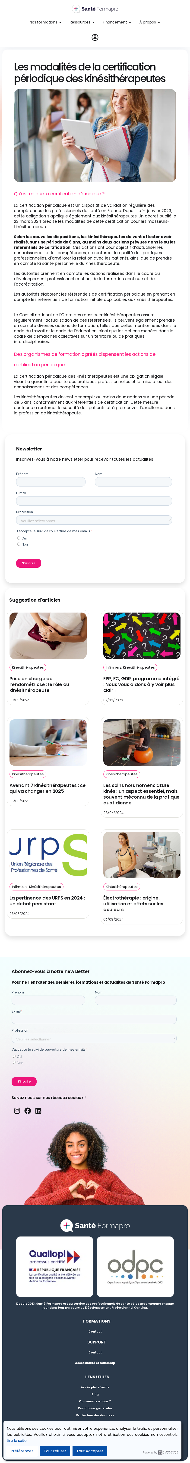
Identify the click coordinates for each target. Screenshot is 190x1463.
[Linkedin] (38, 1110)
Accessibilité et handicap (95, 1363)
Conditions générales (95, 1408)
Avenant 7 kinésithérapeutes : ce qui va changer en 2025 (48, 788)
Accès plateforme (95, 1387)
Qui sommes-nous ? (95, 1401)
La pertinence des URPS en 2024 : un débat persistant (47, 901)
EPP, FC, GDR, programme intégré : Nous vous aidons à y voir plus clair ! (141, 684)
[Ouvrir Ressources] (93, 22)
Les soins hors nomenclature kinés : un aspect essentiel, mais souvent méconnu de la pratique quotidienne (141, 794)
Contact (95, 1331)
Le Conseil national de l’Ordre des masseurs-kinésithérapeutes (77, 315)
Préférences (22, 1451)
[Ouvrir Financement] (130, 22)
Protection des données (95, 1415)
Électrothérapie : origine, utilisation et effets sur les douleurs (133, 904)
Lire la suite (17, 1440)
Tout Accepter (89, 1451)
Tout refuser (55, 1451)
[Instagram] (17, 1110)
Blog (95, 1394)
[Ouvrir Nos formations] (60, 22)
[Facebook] (27, 1110)
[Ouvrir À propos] (159, 22)
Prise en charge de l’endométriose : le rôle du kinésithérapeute (39, 684)
